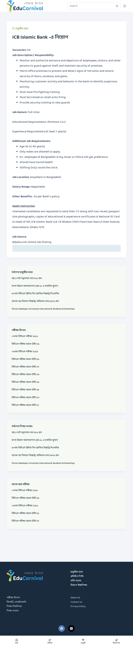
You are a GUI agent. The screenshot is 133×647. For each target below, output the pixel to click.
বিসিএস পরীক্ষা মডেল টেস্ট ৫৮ (25, 359)
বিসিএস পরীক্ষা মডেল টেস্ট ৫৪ (25, 390)
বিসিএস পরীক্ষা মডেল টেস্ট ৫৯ (25, 344)
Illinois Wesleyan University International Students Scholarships (43, 309)
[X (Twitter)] (71, 628)
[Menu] (124, 5)
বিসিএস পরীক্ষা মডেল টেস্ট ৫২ (25, 405)
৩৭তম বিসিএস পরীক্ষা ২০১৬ (25, 336)
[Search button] (117, 6)
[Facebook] (61, 628)
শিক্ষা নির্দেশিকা (14, 606)
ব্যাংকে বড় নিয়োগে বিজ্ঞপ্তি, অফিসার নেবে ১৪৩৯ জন (35, 301)
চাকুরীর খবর (22, 28)
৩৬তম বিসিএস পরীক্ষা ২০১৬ (25, 352)
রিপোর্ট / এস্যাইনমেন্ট (16, 602)
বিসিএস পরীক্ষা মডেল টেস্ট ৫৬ (25, 374)
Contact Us (76, 602)
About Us (75, 598)
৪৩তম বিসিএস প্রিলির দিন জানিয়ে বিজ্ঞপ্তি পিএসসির (35, 294)
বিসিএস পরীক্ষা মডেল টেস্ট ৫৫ (25, 382)
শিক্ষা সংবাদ (13, 611)
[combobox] (90, 6)
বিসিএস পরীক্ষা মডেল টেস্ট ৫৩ (25, 398)
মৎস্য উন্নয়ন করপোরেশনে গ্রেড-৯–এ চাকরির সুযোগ (35, 286)
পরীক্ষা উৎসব (13, 598)
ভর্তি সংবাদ (76, 581)
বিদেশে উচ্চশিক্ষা (79, 585)
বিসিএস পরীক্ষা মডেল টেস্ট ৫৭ (25, 367)
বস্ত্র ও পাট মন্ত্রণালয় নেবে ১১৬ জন (27, 278)
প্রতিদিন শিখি (77, 576)
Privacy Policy (78, 606)
